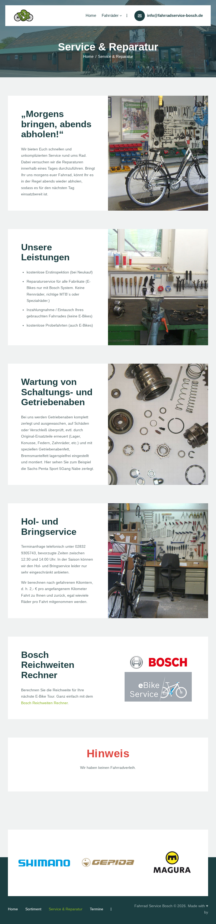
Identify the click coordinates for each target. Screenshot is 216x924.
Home (88, 56)
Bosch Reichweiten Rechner (44, 703)
